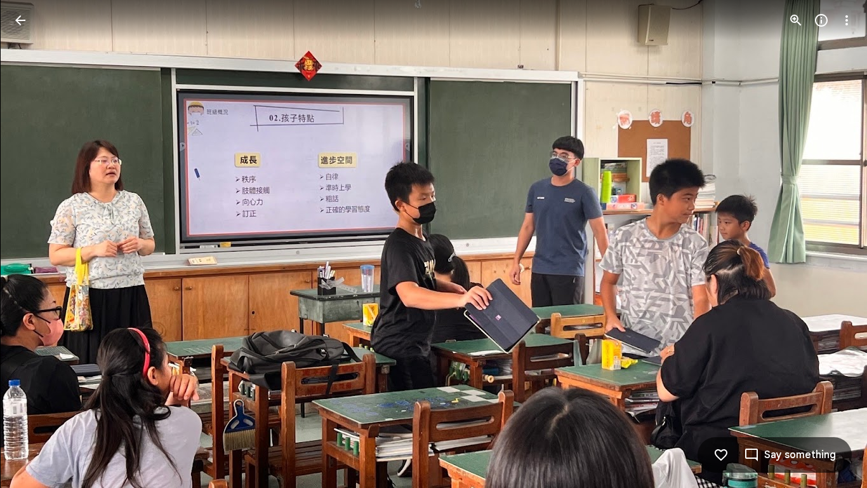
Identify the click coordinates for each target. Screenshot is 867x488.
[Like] (721, 455)
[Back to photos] (20, 20)
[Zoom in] (796, 20)
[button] (35, 244)
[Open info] (821, 20)
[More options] (846, 20)
